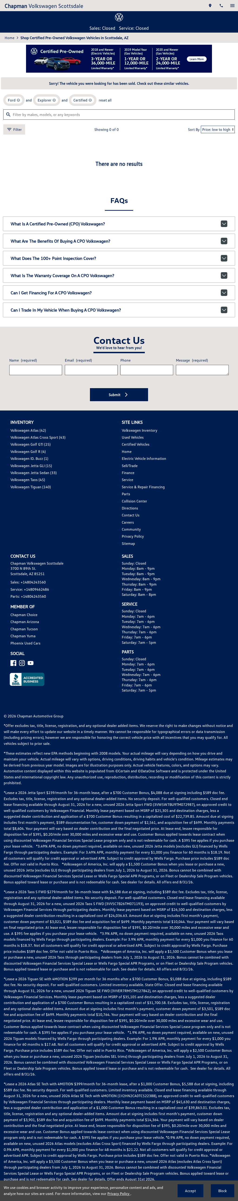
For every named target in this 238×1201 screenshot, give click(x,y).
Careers (128, 522)
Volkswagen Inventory (139, 430)
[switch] (232, 5)
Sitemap (128, 543)
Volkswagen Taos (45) (27, 479)
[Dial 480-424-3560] (221, 5)
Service (127, 479)
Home (9, 37)
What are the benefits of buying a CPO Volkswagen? (60, 241)
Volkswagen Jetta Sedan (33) (33, 472)
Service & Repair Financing (143, 487)
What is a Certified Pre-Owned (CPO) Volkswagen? (58, 223)
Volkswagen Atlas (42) (28, 430)
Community (131, 529)
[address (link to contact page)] (210, 5)
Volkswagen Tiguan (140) (30, 487)
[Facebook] (13, 663)
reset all (105, 100)
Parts (126, 494)
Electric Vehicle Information (144, 458)
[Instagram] (22, 663)
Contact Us (130, 515)
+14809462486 (36, 589)
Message (192, 360)
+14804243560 (33, 582)
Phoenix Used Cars (25, 643)
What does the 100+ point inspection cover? (53, 258)
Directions (130, 508)
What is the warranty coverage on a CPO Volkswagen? (62, 275)
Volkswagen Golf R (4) (28, 451)
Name (23, 360)
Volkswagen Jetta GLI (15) (31, 465)
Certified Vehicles (135, 444)
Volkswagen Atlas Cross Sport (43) (37, 437)
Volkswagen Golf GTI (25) (30, 444)
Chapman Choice (23, 614)
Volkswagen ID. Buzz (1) (29, 458)
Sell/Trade (130, 465)
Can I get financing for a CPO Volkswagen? (51, 292)
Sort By (194, 129)
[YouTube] (30, 663)
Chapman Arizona (24, 621)
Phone (125, 360)
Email (78, 360)
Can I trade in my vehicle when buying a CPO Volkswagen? (66, 309)
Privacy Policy (133, 536)
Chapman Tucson (24, 629)
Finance (128, 472)
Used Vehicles (133, 437)
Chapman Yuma (23, 636)
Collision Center (134, 501)
